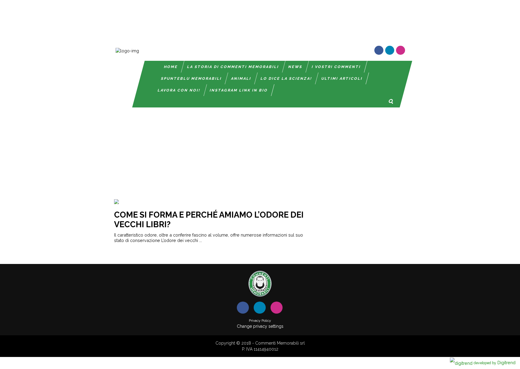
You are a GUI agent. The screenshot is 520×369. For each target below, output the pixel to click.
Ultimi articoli (342, 78)
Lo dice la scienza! (286, 78)
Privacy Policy (260, 320)
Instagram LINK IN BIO (238, 90)
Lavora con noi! (179, 90)
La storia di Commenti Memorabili (233, 67)
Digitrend (494, 362)
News (295, 67)
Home (170, 67)
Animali (241, 78)
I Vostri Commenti (336, 67)
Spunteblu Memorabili (191, 78)
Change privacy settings (260, 326)
